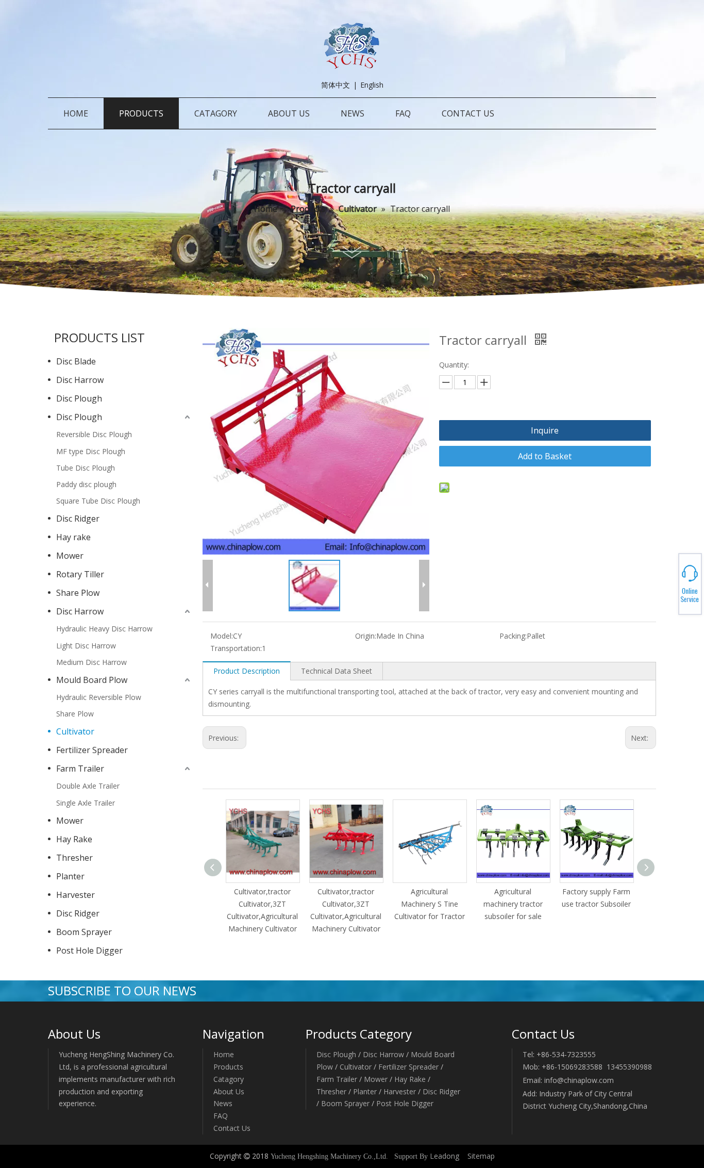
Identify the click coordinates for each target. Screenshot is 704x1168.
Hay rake (73, 537)
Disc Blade (76, 361)
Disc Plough (79, 398)
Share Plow (77, 592)
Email (666, 587)
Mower (69, 555)
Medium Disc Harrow (91, 662)
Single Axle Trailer (85, 803)
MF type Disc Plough (90, 451)
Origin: (365, 636)
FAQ (220, 1116)
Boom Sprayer (84, 932)
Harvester (75, 894)
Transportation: (236, 648)
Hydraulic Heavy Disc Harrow (104, 628)
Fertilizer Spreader (92, 750)
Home (223, 1054)
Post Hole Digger (89, 950)
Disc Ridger (77, 518)
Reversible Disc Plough (94, 434)
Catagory (228, 1079)
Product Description (246, 671)
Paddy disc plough (86, 484)
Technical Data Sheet (336, 671)
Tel (665, 580)
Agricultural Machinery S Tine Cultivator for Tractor (429, 904)
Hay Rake (74, 839)
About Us (228, 1091)
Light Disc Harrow (86, 645)
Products (228, 1067)
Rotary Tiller (80, 574)
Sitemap (481, 1156)
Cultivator (75, 731)
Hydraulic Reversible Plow (98, 697)
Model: (221, 636)
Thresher (74, 857)
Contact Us (231, 1128)
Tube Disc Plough (85, 468)
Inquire (545, 430)
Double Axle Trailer (88, 786)
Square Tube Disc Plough (98, 501)
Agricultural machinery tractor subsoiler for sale (513, 904)
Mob (666, 584)
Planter (70, 876)
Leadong (444, 1156)
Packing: (513, 636)
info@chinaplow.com (579, 1080)
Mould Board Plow (91, 680)
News (222, 1103)
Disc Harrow (80, 380)
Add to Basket (545, 456)
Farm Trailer (80, 768)
